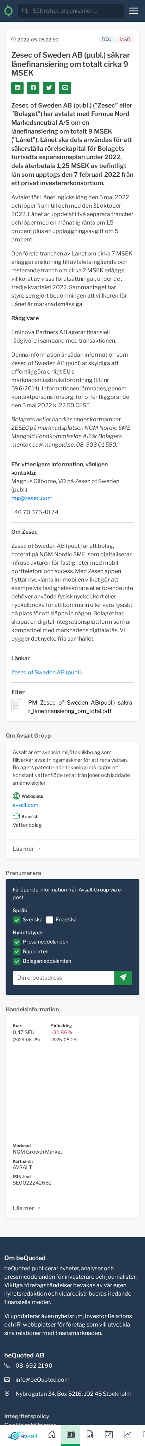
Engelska (66, 919)
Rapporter (35, 951)
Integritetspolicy (26, 1416)
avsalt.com (25, 805)
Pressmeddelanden (45, 942)
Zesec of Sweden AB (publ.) (46, 672)
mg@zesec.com (32, 498)
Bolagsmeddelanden (47, 961)
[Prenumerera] (123, 978)
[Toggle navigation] (134, 11)
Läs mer (23, 848)
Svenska (33, 919)
